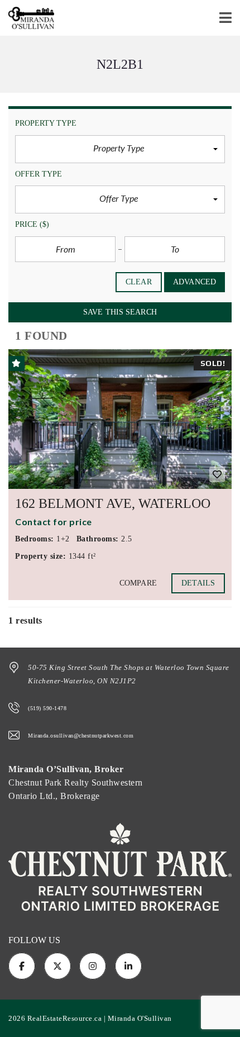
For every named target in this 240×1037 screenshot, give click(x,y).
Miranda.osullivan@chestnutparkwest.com (80, 735)
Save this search (120, 312)
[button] (120, 149)
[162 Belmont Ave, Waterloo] (120, 419)
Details (198, 583)
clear (139, 282)
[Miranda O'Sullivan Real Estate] (27, 18)
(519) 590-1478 (47, 708)
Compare (138, 583)
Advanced (194, 282)
